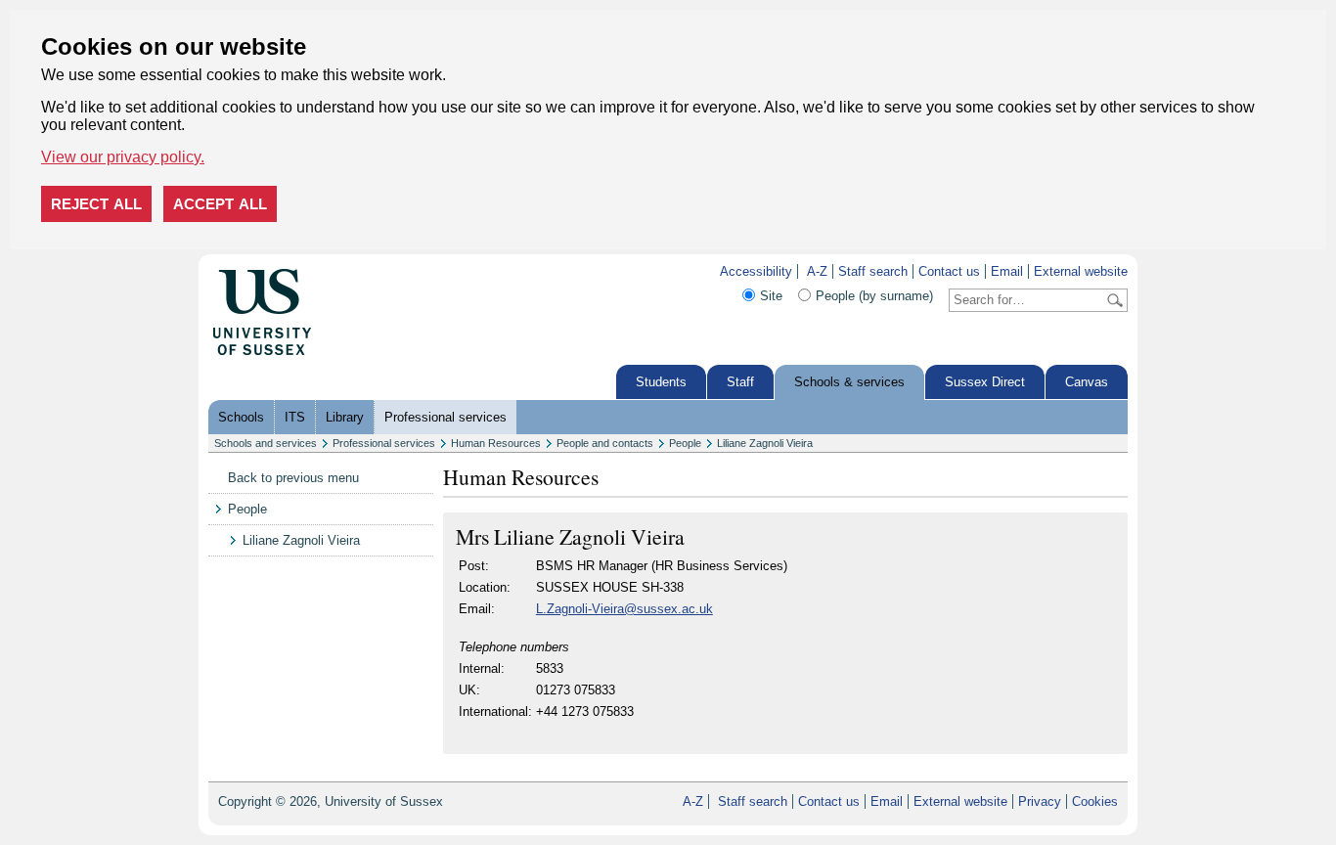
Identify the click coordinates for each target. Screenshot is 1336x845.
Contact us (949, 271)
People (685, 443)
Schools (241, 417)
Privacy (1039, 801)
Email (1007, 271)
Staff (740, 382)
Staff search (873, 271)
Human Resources (496, 443)
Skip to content (354, 271)
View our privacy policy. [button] (122, 157)
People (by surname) (874, 296)
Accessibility (756, 271)
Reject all (96, 204)
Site (771, 296)
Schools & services (849, 382)
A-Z (817, 271)
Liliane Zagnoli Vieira (765, 443)
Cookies (1095, 801)
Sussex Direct (985, 382)
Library (345, 417)
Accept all (220, 204)
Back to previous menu (293, 477)
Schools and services (265, 443)
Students (661, 382)
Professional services (445, 417)
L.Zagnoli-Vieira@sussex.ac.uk (624, 608)
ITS (295, 417)
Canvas (1086, 382)
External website (1081, 271)
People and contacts (605, 443)
